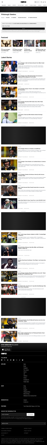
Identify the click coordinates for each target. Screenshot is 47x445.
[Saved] (41, 2)
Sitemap (26, 433)
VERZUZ (39, 5)
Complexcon (26, 379)
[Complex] (23, 2)
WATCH (44, 5)
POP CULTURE (21, 5)
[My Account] (43, 2)
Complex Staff (16, 52)
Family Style (26, 381)
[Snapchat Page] (16, 360)
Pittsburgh (13, 17)
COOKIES (2, 435)
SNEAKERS (4, 5)
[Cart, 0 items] (45, 2)
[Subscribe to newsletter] (30, 414)
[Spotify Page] (22, 360)
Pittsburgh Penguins (32, 17)
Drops (25, 388)
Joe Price (20, 341)
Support (25, 389)
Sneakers (26, 368)
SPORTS (14, 5)
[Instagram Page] (10, 360)
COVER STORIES (33, 5)
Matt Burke (3, 52)
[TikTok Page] (19, 360)
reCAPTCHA (19, 31)
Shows (25, 377)
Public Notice (27, 430)
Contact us (26, 402)
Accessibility (4, 433)
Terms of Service (34, 31)
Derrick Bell (38, 52)
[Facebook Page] (1, 360)
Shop (25, 386)
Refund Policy (27, 393)
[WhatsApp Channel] (7, 360)
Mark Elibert (20, 84)
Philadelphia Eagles (22, 17)
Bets (2, 48)
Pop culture (26, 370)
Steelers (7, 17)
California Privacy (6, 430)
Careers (25, 400)
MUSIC (9, 5)
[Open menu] (2, 2)
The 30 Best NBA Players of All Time (32, 406)
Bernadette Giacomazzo (23, 71)
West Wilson (26, 52)
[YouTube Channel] (13, 360)
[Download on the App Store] (6, 349)
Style (25, 364)
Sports (14, 48)
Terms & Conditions (6, 428)
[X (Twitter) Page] (4, 360)
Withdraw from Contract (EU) (30, 395)
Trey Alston (20, 255)
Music (25, 366)
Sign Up (23, 28)
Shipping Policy (27, 391)
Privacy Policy (27, 31)
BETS (27, 5)
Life (24, 373)
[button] (23, 423)
